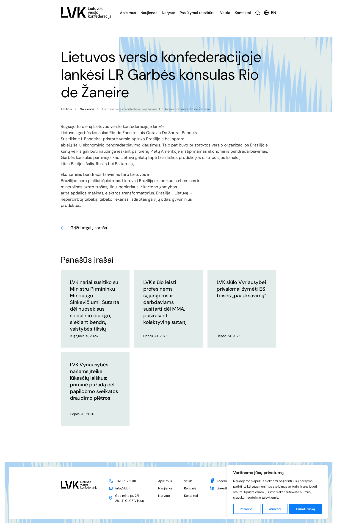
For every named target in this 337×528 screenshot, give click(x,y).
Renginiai (190, 488)
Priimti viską (305, 509)
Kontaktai (243, 12)
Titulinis (66, 109)
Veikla (225, 12)
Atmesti (275, 509)
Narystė (168, 12)
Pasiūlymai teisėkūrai (197, 12)
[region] (277, 492)
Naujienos (149, 12)
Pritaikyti (247, 509)
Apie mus (128, 12)
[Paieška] (257, 12)
